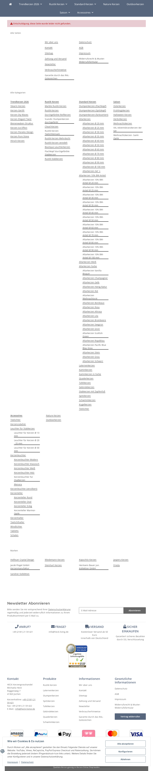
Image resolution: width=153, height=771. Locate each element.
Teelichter (84, 408)
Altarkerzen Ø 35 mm (93, 136)
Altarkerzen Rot (90, 291)
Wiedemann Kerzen (55, 559)
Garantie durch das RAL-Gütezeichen (57, 77)
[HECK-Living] (10, 4)
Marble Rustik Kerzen (55, 106)
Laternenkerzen (87, 365)
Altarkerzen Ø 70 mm (93, 153)
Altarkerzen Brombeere (94, 320)
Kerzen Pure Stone (19, 136)
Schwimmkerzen (87, 400)
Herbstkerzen (120, 119)
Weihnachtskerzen (122, 123)
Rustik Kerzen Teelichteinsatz (52, 132)
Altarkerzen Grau (91, 356)
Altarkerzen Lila (90, 315)
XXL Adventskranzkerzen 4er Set (127, 129)
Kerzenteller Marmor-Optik (25, 512)
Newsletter (50, 64)
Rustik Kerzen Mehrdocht (57, 138)
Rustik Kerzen (52, 110)
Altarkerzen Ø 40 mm (93, 140)
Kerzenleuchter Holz (24, 472)
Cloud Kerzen (51, 126)
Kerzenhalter (16, 517)
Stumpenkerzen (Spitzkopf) (92, 110)
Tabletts (14, 530)
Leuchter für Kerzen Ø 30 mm (26, 449)
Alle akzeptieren (125, 743)
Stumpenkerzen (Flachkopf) (92, 106)
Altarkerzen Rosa (91, 307)
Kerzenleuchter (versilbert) (23, 488)
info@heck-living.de (58, 631)
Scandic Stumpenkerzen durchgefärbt (57, 121)
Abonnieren (135, 610)
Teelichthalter (17, 522)
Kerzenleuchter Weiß (24, 468)
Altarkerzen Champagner (95, 278)
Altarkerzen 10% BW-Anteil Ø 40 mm (93, 211)
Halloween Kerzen (122, 114)
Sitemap (49, 53)
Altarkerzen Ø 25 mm (93, 127)
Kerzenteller (16, 493)
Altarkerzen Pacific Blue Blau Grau (94, 346)
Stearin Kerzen (17, 106)
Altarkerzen (85, 119)
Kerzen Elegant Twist (20, 119)
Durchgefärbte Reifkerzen (58, 114)
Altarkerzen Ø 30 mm (93, 132)
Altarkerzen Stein (91, 352)
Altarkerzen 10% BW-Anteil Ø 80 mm (93, 241)
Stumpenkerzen (51, 695)
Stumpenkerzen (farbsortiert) (93, 114)
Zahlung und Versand (55, 58)
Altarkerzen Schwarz (93, 361)
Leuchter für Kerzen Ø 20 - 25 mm (26, 442)
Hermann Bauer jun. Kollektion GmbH (89, 567)
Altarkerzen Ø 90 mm (93, 162)
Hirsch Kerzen (17, 140)
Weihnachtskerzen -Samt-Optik (126, 137)
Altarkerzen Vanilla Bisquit (92, 272)
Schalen (14, 535)
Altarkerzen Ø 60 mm (93, 149)
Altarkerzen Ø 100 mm (94, 166)
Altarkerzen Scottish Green (93, 335)
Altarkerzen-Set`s (91, 171)
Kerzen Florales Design (21, 132)
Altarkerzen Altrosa (92, 311)
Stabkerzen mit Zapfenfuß (92, 391)
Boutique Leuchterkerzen (57, 147)
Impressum (12, 762)
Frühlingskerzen (121, 110)
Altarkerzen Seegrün (93, 324)
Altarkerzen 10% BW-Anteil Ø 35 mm (93, 204)
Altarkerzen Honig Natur (95, 286)
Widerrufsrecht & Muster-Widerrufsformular (92, 60)
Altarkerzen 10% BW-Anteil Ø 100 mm (93, 256)
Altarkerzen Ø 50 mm (93, 145)
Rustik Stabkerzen (54, 158)
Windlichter (16, 526)
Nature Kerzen (53, 415)
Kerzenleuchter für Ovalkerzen (23, 478)
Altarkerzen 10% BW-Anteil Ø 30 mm (93, 196)
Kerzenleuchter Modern (26, 459)
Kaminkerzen (85, 369)
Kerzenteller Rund (23, 497)
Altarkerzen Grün (91, 328)
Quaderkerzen (86, 378)
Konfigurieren (125, 751)
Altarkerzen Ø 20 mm (93, 123)
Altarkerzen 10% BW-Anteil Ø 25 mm (93, 189)
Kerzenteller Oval (22, 501)
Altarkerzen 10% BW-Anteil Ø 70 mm (93, 234)
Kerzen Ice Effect (18, 127)
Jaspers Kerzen (120, 559)
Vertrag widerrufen (130, 716)
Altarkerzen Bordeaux (93, 302)
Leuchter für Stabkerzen (22, 428)
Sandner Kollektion (19, 573)
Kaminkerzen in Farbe (90, 374)
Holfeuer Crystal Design (22, 559)
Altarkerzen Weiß (87, 261)
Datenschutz (27, 762)
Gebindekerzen (86, 387)
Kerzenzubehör (18, 424)
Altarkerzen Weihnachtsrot (90, 297)
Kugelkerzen (85, 404)
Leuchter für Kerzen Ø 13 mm (26, 434)
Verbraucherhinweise (55, 69)
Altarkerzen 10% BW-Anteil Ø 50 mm (93, 219)
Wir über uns (51, 42)
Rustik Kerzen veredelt (56, 142)
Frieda (116, 565)
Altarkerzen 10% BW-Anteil (92, 175)
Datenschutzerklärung (59, 609)
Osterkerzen (119, 106)
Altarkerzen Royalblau (94, 340)
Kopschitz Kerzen (87, 559)
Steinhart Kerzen (53, 565)
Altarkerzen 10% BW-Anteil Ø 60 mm (93, 226)
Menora (18, 484)
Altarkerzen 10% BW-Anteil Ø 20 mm (93, 181)
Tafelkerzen (85, 382)
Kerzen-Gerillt (17, 110)
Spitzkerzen (85, 395)
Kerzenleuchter (18, 455)
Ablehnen (125, 759)
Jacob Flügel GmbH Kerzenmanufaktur (19, 567)
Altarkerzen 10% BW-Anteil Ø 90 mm (93, 248)
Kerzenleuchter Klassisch (26, 463)
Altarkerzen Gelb (91, 282)
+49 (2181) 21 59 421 (23, 631)
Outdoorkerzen (53, 419)
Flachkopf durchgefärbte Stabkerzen (57, 153)
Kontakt (48, 47)
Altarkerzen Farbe (88, 266)
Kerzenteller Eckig (23, 506)
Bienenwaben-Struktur (21, 123)
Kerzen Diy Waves (19, 114)
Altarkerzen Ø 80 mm (93, 158)
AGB (81, 47)
